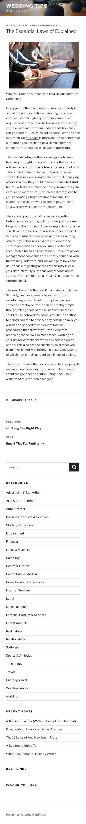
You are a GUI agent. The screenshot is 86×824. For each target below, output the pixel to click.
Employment (15, 533)
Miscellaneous (24, 400)
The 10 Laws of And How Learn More (32, 737)
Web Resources (17, 688)
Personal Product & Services (26, 615)
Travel (10, 672)
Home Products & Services (25, 582)
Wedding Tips (27, 6)
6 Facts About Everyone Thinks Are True (34, 729)
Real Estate (14, 631)
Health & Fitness (18, 566)
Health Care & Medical (22, 574)
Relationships (15, 639)
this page (32, 138)
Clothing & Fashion (19, 525)
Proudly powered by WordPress (26, 814)
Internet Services (18, 590)
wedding (12, 696)
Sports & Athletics (19, 655)
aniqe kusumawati (45, 25)
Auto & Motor (15, 509)
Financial (12, 541)
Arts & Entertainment (21, 501)
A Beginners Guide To (21, 745)
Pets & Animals (17, 623)
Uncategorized (16, 680)
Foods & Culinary (18, 550)
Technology (14, 664)
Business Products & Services (27, 517)
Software (12, 647)
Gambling (13, 558)
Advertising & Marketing (23, 492)
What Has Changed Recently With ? (31, 754)
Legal (10, 598)
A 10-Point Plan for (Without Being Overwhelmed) (41, 721)
